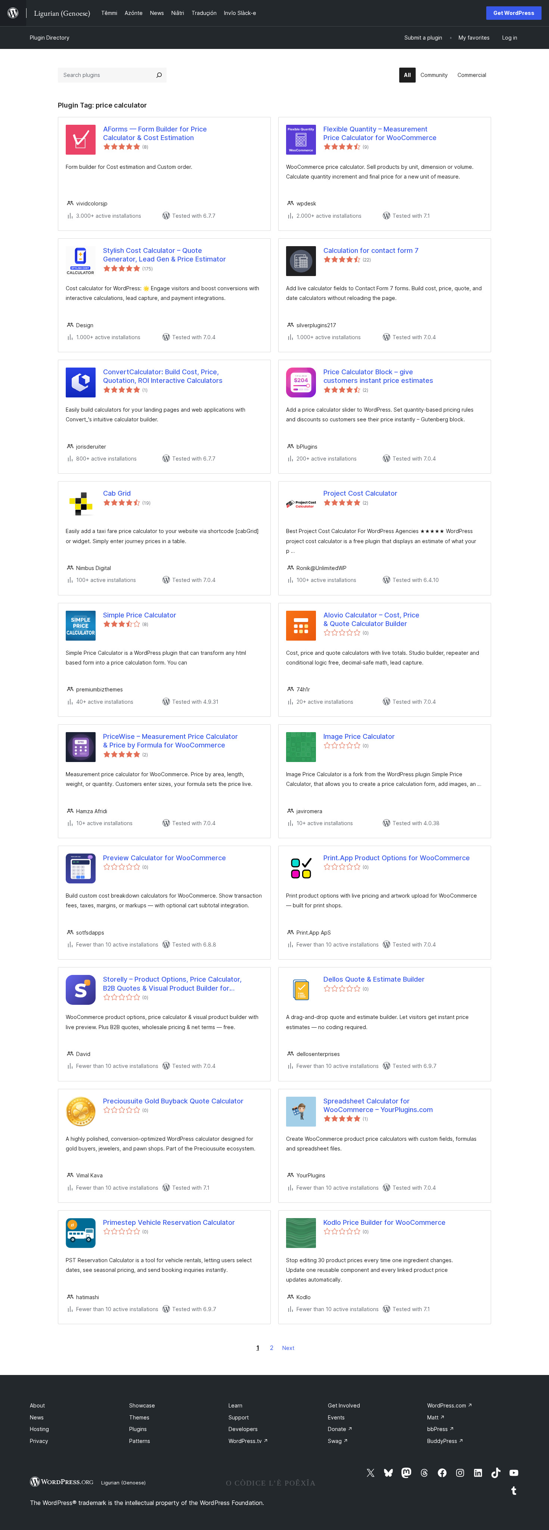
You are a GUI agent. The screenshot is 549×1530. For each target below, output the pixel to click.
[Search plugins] (159, 75)
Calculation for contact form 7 (371, 250)
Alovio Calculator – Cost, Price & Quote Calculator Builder (371, 619)
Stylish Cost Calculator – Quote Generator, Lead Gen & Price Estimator (164, 255)
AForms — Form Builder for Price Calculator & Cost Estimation (155, 133)
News (37, 1417)
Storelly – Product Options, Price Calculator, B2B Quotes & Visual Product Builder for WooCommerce (172, 983)
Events (336, 1417)
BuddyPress (445, 1441)
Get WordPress (513, 13)
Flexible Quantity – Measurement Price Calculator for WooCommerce (380, 133)
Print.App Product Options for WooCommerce (396, 858)
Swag (338, 1441)
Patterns (139, 1441)
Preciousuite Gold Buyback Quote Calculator (173, 1101)
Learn (235, 1405)
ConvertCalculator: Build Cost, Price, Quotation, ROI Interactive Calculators (163, 376)
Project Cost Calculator (360, 493)
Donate (340, 1429)
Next (288, 1348)
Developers (243, 1429)
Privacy (39, 1441)
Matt (436, 1417)
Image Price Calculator (359, 736)
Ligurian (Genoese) (123, 1483)
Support (239, 1417)
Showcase (142, 1405)
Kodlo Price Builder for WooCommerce (384, 1222)
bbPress (440, 1429)
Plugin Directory (49, 37)
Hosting (39, 1429)
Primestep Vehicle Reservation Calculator (169, 1222)
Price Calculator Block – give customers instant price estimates (378, 376)
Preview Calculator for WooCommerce (164, 858)
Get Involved (344, 1405)
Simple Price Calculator (139, 615)
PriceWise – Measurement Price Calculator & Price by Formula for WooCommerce (170, 741)
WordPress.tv (248, 1441)
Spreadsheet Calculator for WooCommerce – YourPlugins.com (378, 1105)
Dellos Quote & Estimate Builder (374, 979)
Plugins (138, 1429)
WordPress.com (449, 1405)
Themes (139, 1417)
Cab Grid (117, 493)
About (37, 1405)
